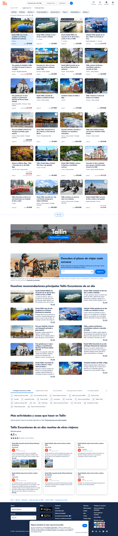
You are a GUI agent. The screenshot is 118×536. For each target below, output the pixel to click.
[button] (22, 31)
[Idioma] (106, 2)
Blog (84, 513)
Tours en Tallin (49, 500)
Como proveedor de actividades (99, 509)
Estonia (18, 500)
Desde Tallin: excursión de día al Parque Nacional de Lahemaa (25, 444)
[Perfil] (113, 2)
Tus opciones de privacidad (62, 516)
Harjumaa (24, 500)
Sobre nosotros (87, 508)
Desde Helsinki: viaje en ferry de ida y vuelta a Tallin (58, 444)
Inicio (12, 500)
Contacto (57, 508)
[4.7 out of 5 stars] (15, 438)
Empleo (85, 510)
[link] (22, 31)
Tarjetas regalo (87, 518)
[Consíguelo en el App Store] (46, 515)
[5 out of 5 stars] (26, 447)
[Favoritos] (93, 2)
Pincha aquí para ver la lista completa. (56, 420)
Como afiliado (97, 517)
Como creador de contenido (98, 513)
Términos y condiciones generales (63, 518)
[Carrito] (100, 2)
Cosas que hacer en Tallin (36, 500)
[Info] (32, 15)
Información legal (59, 510)
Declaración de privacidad (33, 280)
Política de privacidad (60, 513)
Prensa (85, 516)
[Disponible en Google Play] (46, 509)
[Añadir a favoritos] (31, 19)
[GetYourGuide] (5, 3)
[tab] (22, 391)
